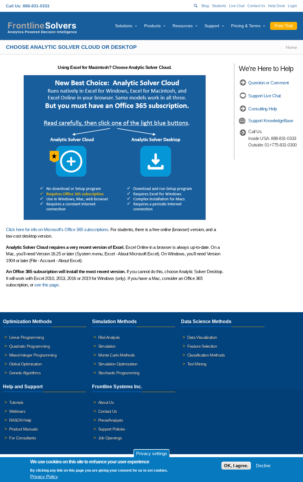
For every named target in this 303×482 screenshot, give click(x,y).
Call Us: (14, 6)
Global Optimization (25, 364)
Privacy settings (151, 453)
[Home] (42, 27)
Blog (205, 6)
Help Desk (276, 6)
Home (291, 47)
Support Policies (111, 429)
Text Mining (196, 364)
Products (152, 25)
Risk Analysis (109, 337)
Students (219, 6)
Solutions (123, 25)
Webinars (17, 411)
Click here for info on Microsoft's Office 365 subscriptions (57, 229)
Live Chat (236, 6)
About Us (106, 402)
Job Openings (110, 438)
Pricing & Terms (245, 25)
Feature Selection (202, 346)
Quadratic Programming (29, 346)
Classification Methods (206, 355)
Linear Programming (26, 337)
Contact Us (256, 6)
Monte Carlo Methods (116, 355)
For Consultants (22, 438)
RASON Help (20, 420)
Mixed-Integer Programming (33, 355)
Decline (263, 465)
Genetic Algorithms (25, 372)
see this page (46, 284)
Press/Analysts (110, 420)
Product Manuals (23, 429)
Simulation (107, 346)
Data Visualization (202, 337)
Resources (183, 25)
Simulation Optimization (118, 364)
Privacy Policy (44, 476)
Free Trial (284, 25)
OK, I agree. (236, 465)
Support (211, 25)
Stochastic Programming (119, 372)
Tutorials (16, 402)
